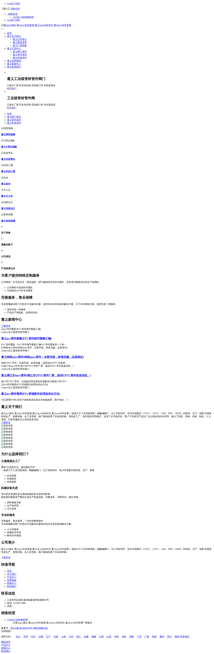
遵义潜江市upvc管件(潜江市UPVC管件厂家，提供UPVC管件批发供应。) (46, 375)
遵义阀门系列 (20, 51)
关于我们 (11, 574)
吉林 (56, 636)
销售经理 (12, 14)
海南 (154, 636)
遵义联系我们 (14, 67)
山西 (40, 636)
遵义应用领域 (14, 61)
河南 (116, 636)
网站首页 (5, 642)
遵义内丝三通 (8, 171)
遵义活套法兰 (8, 208)
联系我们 (11, 88)
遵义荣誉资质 (20, 42)
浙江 (78, 636)
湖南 (131, 636)
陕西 (177, 636)
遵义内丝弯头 (8, 159)
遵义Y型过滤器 (9, 146)
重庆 (162, 636)
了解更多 (5, 326)
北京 (18, 636)
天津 (25, 636)
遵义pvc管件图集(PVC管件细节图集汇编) (26, 338)
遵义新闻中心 (14, 64)
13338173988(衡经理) (23, 17)
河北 (33, 636)
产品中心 (11, 577)
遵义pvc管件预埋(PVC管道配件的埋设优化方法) (30, 393)
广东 (139, 636)
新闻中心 (11, 583)
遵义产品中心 (14, 48)
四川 (169, 636)
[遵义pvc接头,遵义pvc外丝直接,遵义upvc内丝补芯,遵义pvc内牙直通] (36, 25)
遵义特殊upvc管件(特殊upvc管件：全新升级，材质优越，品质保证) (42, 356)
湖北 (124, 636)
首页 (9, 33)
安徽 (86, 636)
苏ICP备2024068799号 (21, 628)
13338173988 (13, 3)
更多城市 (184, 636)
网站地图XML (41, 628)
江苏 (71, 636)
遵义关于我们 (14, 36)
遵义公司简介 (20, 39)
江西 (101, 636)
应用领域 (11, 580)
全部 (9, 113)
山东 (109, 636)
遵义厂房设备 (20, 45)
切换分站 (15, 8)
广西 (146, 636)
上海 (63, 636)
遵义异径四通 (8, 221)
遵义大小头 (7, 196)
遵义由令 (5, 184)
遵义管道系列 (20, 57)
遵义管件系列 (20, 54)
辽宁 (48, 636)
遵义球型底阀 (8, 134)
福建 (93, 636)
